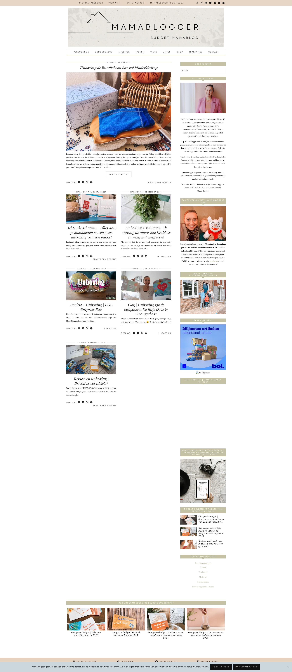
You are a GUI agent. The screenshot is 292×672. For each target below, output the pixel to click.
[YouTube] (210, 3)
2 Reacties (110, 328)
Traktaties (195, 52)
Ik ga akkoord (221, 667)
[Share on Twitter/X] (87, 182)
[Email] (223, 3)
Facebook (168, 662)
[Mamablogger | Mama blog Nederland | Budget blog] (146, 27)
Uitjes (167, 52)
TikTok (126, 662)
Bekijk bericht (119, 174)
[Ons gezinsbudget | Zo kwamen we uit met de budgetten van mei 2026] (206, 619)
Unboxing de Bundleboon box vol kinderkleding (118, 68)
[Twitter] (197, 3)
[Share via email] (79, 182)
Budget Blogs (103, 52)
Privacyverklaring (247, 667)
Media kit (115, 3)
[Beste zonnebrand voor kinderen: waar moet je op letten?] (188, 544)
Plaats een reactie (159, 182)
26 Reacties (164, 256)
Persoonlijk (81, 52)
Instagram (85, 662)
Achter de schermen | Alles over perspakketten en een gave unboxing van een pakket (91, 232)
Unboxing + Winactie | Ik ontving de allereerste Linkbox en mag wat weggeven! (146, 232)
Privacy (203, 567)
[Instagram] (202, 3)
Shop (180, 52)
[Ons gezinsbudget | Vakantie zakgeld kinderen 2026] (86, 619)
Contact (213, 52)
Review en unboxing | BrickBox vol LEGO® (91, 381)
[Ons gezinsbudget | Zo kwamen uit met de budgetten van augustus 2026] (188, 531)
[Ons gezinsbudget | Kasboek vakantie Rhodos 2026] (126, 619)
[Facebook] (215, 3)
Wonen (140, 52)
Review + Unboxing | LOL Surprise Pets (91, 307)
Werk (153, 52)
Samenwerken (135, 3)
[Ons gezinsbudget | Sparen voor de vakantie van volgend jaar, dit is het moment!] (188, 520)
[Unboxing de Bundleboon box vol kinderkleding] (118, 150)
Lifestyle (124, 52)
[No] (288, 666)
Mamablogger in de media (166, 3)
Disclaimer (203, 572)
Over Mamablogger (90, 3)
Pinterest (208, 662)
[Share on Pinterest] (91, 182)
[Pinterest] (206, 3)
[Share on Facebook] (83, 182)
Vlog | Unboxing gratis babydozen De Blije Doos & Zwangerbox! (146, 309)
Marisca (111, 62)
